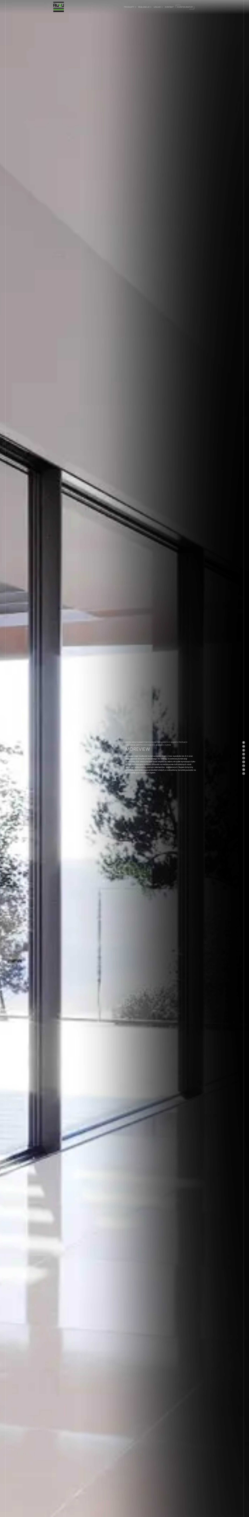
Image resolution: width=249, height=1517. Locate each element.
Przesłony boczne (231, 762)
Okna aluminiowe (231, 773)
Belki (237, 769)
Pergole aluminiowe (230, 758)
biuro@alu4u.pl (17, 754)
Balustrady (234, 754)
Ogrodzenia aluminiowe (228, 746)
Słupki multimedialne (230, 750)
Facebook (14, 766)
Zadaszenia (234, 766)
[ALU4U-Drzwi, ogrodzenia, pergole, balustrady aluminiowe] (59, 7)
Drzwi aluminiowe (231, 742)
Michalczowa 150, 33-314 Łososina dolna (28, 750)
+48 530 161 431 (16, 758)
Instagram (14, 762)
